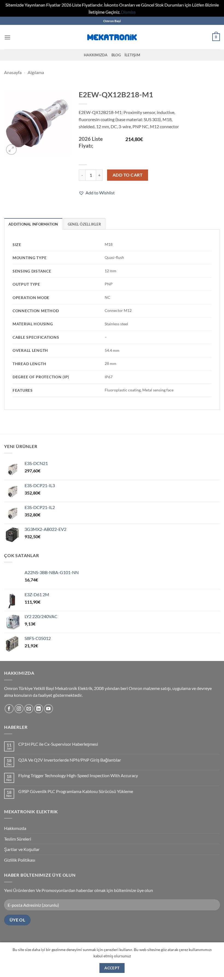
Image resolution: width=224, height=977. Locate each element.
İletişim (132, 55)
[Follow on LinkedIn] (38, 708)
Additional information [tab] (33, 224)
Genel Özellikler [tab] (84, 224)
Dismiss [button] (128, 11)
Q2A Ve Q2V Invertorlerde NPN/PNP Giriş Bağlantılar (69, 759)
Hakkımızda (96, 55)
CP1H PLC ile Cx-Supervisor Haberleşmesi (58, 744)
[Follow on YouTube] (48, 708)
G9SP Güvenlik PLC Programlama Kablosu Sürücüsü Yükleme (75, 791)
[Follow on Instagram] (18, 708)
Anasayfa (13, 72)
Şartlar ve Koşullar (22, 849)
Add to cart (128, 174)
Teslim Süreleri (17, 838)
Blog (116, 55)
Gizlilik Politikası (19, 859)
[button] (7, 37)
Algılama (36, 72)
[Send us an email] (28, 708)
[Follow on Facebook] (9, 708)
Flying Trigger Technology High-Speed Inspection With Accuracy (78, 775)
